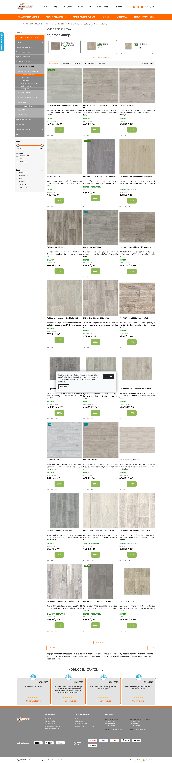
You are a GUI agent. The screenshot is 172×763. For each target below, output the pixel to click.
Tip (21, 164)
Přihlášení (135, 7)
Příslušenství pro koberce (24, 47)
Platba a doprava (84, 7)
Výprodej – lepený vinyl (23, 57)
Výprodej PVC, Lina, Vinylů (24, 120)
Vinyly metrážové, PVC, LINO (25, 66)
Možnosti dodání (49, 721)
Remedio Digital (136, 760)
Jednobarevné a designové (29, 83)
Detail (59, 130)
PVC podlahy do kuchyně (28, 106)
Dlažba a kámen (26, 86)
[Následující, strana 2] (149, 648)
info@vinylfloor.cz (141, 729)
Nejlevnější (65, 63)
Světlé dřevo (25, 78)
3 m (84, 135)
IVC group (23, 181)
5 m (52, 135)
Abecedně (102, 63)
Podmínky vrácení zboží (52, 726)
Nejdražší (76, 63)
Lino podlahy (22, 102)
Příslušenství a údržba (23, 129)
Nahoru (52, 648)
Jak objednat (67, 7)
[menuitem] (28, 17)
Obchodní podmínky (81, 724)
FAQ (55, 7)
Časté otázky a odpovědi (52, 729)
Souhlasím (108, 376)
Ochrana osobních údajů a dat (84, 726)
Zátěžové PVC (22, 115)
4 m (48, 135)
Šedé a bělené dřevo (27, 75)
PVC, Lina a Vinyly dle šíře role (27, 97)
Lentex (22, 184)
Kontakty (118, 7)
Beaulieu (23, 175)
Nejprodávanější (89, 63)
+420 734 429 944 (116, 729)
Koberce (18, 42)
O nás (46, 7)
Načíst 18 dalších (101, 642)
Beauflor (23, 172)
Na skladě (24, 156)
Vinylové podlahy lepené (23, 52)
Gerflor (22, 178)
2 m (84, 206)
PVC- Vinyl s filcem (24, 93)
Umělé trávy (20, 124)
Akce (17, 134)
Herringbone (25, 89)
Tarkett (23, 187)
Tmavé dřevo (25, 80)
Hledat (139, 7)
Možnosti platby (49, 724)
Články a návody (103, 7)
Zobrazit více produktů (100, 58)
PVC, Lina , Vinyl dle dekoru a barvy (29, 71)
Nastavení (64, 387)
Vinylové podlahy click (23, 62)
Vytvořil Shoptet (150, 760)
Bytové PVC (21, 110)
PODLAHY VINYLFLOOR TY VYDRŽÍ (28, 38)
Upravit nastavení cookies (56, 760)
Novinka (23, 162)
